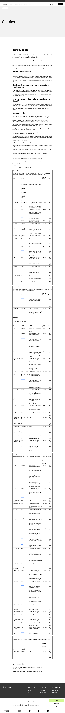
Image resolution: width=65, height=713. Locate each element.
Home (4, 8)
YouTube (22, 548)
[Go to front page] (4, 4)
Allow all (56, 700)
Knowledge (21, 4)
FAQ (28, 692)
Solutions (11, 4)
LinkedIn (22, 197)
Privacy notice (35, 57)
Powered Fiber (55, 695)
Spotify (22, 584)
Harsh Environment (55, 694)
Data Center (54, 692)
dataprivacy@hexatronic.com (20, 668)
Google (22, 209)
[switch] (29, 711)
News (29, 697)
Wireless (54, 697)
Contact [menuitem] (60, 4)
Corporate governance (44, 695)
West (22, 216)
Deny (56, 706)
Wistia (22, 496)
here (23, 129)
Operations (30, 695)
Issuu (22, 275)
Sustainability (30, 694)
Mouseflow (23, 384)
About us (29, 690)
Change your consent (16, 165)
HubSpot (23, 181)
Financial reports (43, 692)
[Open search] (50, 4)
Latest (25, 4)
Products (16, 4)
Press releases (42, 690)
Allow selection (56, 703)
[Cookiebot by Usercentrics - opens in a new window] (6, 711)
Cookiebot (32, 167)
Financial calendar (43, 694)
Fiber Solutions (55, 690)
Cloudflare (23, 223)
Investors (29, 4)
